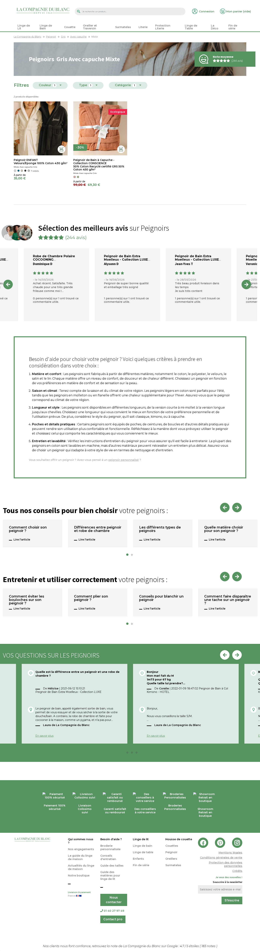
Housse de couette (178, 839)
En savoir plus (44, 735)
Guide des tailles (112, 865)
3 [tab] (133, 753)
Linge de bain (142, 845)
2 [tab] (133, 555)
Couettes (171, 845)
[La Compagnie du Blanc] (43, 10)
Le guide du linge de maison (80, 857)
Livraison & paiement (79, 894)
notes (208, 946)
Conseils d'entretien (108, 857)
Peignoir (171, 852)
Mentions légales (230, 852)
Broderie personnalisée (110, 847)
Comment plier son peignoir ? (91, 598)
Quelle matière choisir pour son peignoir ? (223, 529)
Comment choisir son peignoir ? (28, 529)
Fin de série (141, 865)
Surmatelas (173, 865)
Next (246, 284)
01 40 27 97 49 (114, 910)
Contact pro (112, 919)
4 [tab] (137, 753)
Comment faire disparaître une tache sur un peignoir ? (227, 600)
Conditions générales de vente (221, 857)
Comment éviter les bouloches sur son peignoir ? (26, 600)
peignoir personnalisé (123, 460)
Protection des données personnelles (225, 864)
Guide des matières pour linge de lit (110, 875)
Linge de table (143, 852)
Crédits (237, 871)
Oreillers (171, 858)
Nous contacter (114, 900)
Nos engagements (81, 849)
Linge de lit (141, 839)
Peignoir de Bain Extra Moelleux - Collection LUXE (126, 257)
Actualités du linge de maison (81, 867)
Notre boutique (78, 875)
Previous (8, 284)
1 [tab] (128, 555)
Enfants (138, 858)
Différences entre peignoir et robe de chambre (97, 529)
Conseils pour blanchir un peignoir (161, 598)
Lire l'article (22, 539)
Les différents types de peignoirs (160, 529)
